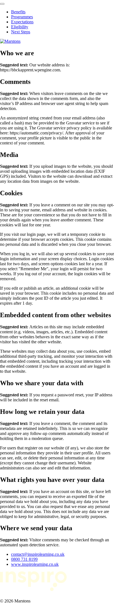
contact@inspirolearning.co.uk (37, 554)
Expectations (22, 21)
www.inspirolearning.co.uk (35, 564)
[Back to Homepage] (10, 41)
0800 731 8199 (24, 559)
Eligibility (19, 26)
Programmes (22, 16)
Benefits (18, 11)
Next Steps (20, 31)
